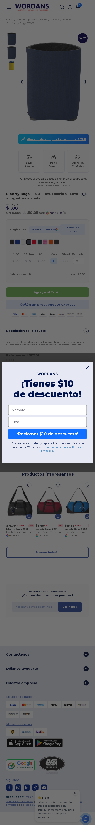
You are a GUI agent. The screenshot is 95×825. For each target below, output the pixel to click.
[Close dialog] (87, 367)
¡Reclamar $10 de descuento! (47, 434)
